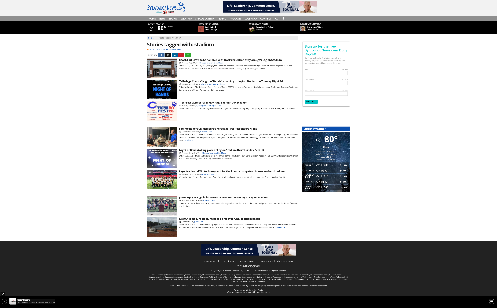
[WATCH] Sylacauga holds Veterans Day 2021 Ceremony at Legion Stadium (223, 197)
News (162, 18)
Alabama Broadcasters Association (248, 277)
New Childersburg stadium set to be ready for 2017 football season (219, 218)
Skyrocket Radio (255, 290)
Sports (173, 18)
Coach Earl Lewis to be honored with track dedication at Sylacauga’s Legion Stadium (230, 60)
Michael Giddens (207, 174)
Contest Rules (266, 261)
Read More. (189, 140)
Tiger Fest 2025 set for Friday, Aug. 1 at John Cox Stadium (213, 102)
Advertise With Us (285, 261)
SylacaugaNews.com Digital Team (211, 63)
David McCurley (206, 132)
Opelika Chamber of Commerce (196, 277)
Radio (222, 18)
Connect (265, 18)
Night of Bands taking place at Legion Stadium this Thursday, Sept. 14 (221, 150)
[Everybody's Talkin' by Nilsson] (252, 29)
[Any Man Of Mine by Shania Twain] (303, 29)
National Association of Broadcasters (280, 277)
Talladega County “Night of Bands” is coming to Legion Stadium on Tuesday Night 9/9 (231, 81)
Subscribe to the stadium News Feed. (165, 49)
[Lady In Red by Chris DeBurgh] (201, 29)
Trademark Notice (248, 261)
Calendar (251, 18)
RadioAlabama (261, 270)
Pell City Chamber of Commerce (221, 277)
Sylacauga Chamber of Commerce (171, 275)
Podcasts (236, 18)
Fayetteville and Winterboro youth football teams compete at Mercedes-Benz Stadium (231, 171)
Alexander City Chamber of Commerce (313, 275)
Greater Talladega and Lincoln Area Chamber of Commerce (244, 275)
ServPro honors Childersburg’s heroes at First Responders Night (218, 128)
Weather (186, 18)
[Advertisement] (270, 7)
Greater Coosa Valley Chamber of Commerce (202, 275)
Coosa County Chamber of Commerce (283, 275)
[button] (276, 18)
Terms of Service (228, 261)
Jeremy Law (198, 222)
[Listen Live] (224, 29)
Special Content (205, 18)
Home (152, 18)
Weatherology (263, 292)
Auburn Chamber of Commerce (170, 277)
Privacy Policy (210, 261)
